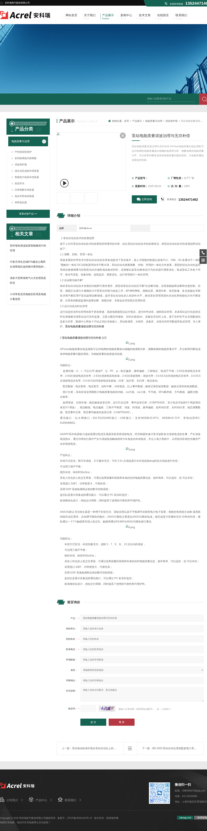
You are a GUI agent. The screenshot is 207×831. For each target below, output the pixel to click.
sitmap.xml (185, 817)
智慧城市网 (112, 818)
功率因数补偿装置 (24, 189)
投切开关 (19, 183)
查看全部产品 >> (28, 213)
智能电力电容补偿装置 (27, 177)
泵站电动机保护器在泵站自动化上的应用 (95, 748)
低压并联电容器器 (24, 196)
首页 (126, 121)
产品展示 (137, 121)
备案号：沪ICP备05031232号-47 (74, 818)
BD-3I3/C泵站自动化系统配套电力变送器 (175, 748)
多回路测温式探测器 (26, 158)
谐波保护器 (171, 121)
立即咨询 (147, 199)
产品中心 (41, 800)
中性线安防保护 (23, 151)
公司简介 (12, 800)
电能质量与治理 (153, 121)
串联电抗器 (21, 202)
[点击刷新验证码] (107, 708)
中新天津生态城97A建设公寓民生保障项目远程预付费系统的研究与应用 (28, 266)
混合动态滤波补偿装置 (27, 170)
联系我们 (70, 800)
